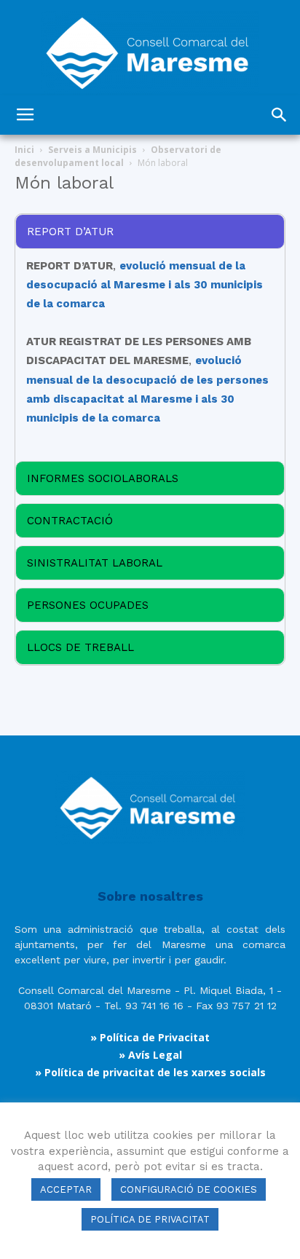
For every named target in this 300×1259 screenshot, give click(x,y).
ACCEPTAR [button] (66, 1189)
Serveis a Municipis (92, 149)
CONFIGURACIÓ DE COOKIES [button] (188, 1189)
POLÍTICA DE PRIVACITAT (150, 1219)
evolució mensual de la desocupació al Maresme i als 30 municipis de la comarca (144, 284)
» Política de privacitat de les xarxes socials (150, 1072)
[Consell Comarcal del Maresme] (150, 47)
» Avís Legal (150, 1055)
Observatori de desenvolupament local (118, 156)
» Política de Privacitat (150, 1037)
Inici (24, 149)
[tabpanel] (150, 231)
